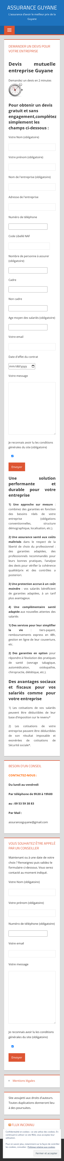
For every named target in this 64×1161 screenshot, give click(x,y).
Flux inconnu (23, 1124)
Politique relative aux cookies (41, 1147)
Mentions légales (24, 1081)
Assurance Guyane (32, 7)
